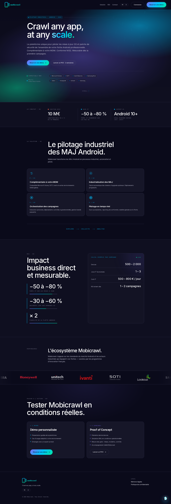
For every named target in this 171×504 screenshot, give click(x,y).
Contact (115, 5)
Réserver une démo (38, 63)
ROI (109, 5)
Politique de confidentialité (140, 484)
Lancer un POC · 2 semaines (63, 63)
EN (126, 4)
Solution (102, 5)
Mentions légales (136, 482)
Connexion (137, 5)
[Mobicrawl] (13, 4)
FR (122, 4)
